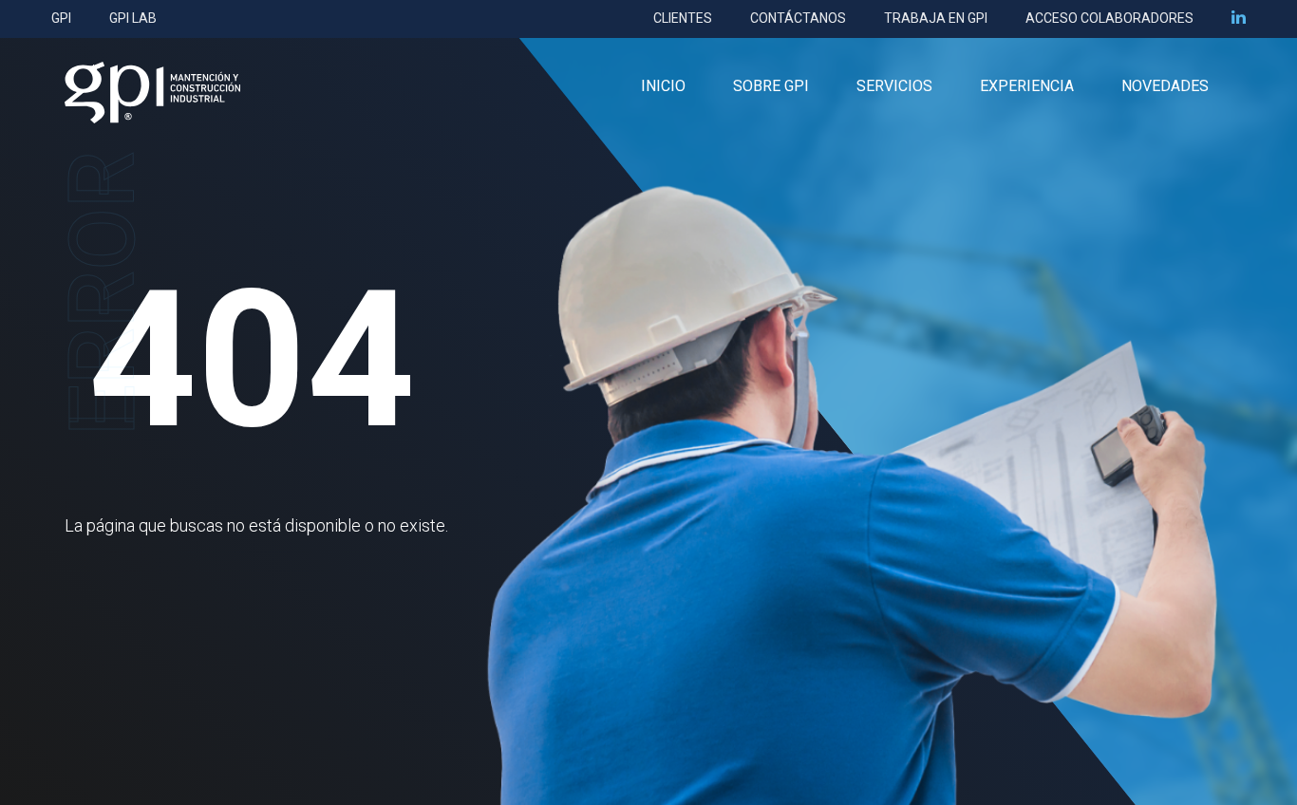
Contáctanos (798, 18)
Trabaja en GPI (935, 18)
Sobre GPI (771, 86)
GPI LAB (133, 18)
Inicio (663, 86)
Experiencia (1027, 86)
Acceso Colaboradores (1109, 18)
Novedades (1165, 86)
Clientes (682, 18)
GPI (61, 18)
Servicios (894, 86)
